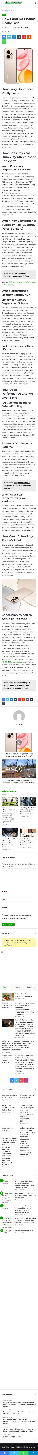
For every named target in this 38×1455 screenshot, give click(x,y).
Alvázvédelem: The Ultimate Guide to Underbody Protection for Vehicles (9, 843)
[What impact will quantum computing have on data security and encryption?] (7, 1222)
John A (7, 28)
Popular (17, 987)
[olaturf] (13, 2)
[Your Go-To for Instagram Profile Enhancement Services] (28, 832)
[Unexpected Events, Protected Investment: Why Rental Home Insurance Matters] (7, 1209)
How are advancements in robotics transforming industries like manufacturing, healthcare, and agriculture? (8, 815)
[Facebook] (3, 699)
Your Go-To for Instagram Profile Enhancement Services (26, 842)
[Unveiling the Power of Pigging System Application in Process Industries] (28, 801)
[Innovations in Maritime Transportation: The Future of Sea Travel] (7, 1197)
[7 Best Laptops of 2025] (7, 1308)
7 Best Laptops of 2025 (24, 1231)
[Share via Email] (31, 699)
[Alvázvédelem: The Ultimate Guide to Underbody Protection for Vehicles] (10, 832)
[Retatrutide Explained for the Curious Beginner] (8, 997)
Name (4, 891)
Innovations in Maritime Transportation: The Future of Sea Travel (25, 1195)
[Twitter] (7, 699)
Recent (5, 987)
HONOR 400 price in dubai (11, 662)
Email (4, 899)
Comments (31, 987)
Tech (10, 10)
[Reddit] (23, 699)
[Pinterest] (19, 699)
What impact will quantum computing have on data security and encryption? (25, 1220)
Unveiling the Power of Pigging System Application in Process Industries (28, 811)
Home (5, 10)
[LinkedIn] (11, 699)
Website (4, 907)
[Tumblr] (15, 699)
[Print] (3, 703)
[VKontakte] (27, 699)
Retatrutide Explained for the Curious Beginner (8, 1108)
